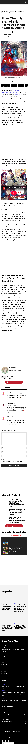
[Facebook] (2, 85)
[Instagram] (9, 741)
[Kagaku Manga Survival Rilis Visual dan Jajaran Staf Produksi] (7, 618)
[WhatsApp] (12, 85)
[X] (5, 85)
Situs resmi (17, 90)
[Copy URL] (26, 85)
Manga (22, 184)
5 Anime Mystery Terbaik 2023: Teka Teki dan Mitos (20, 627)
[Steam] (10, 372)
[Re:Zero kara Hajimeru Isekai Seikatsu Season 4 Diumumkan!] (7, 598)
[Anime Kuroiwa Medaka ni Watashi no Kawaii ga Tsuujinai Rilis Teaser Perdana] (4, 512)
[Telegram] (19, 85)
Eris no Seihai (10, 376)
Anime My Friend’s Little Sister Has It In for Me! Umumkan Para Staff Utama (20, 608)
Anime (7, 11)
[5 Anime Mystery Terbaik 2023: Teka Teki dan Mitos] (20, 618)
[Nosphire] (5, 370)
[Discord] (3, 741)
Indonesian (6, 743)
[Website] (12, 372)
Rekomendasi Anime (19, 624)
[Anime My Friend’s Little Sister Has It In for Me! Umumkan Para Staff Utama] (20, 598)
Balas (8, 399)
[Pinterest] (8, 85)
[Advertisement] (14, 141)
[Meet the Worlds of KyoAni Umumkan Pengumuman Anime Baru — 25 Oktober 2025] (4, 520)
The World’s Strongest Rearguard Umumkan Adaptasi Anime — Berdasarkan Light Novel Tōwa (16, 503)
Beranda (3, 11)
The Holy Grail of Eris (12, 92)
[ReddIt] (15, 85)
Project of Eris (19, 94)
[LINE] (22, 85)
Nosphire (19, 32)
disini (11, 166)
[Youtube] (14, 372)
